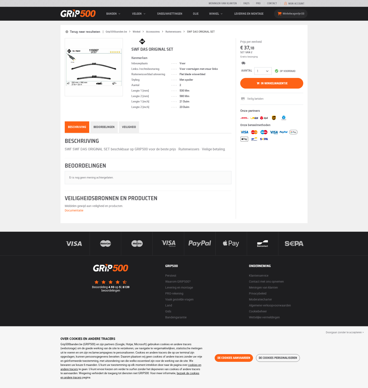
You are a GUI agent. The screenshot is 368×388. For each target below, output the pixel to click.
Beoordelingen (104, 127)
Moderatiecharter (260, 299)
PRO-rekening (174, 293)
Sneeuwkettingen (169, 13)
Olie (195, 13)
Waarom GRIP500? (178, 281)
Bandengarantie (176, 317)
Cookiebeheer (258, 311)
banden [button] (111, 13)
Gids (168, 311)
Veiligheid (129, 127)
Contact (272, 3)
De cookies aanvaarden (233, 357)
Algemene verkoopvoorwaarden (270, 305)
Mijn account (296, 3)
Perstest (170, 275)
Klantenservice (258, 275)
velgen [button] (137, 13)
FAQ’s (246, 3)
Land (168, 305)
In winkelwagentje (274, 83)
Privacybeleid (257, 293)
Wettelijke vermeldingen (264, 317)
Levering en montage (248, 13)
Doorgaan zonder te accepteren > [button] (345, 332)
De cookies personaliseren (278, 357)
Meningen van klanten (223, 3)
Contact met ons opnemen (266, 281)
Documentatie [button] (74, 210)
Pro (258, 3)
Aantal (246, 70)
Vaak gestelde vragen (179, 299)
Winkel (214, 13)
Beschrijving (77, 127)
